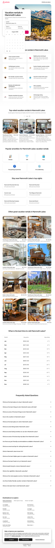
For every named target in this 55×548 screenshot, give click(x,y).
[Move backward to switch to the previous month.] (7, 31)
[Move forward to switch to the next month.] (22, 31)
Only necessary (25, 539)
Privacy (25, 545)
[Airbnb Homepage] (6, 2)
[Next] (29, 116)
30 (7, 51)
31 (9, 51)
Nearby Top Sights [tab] (29, 500)
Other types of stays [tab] (18, 500)
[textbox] (11, 28)
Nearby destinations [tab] (7, 500)
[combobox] (17, 23)
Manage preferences (40, 539)
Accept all (11, 539)
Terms (29, 545)
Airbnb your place (46, 2)
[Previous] (24, 116)
